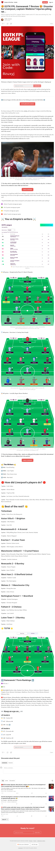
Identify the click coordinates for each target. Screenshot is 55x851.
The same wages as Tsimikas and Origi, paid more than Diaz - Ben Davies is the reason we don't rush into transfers (23, 788)
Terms (34, 841)
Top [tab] (3, 780)
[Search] (52, 780)
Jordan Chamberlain (12, 801)
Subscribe (45, 2)
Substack (20, 848)
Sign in (51, 2)
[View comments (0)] (7, 23)
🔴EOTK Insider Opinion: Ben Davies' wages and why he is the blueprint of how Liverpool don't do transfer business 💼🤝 (23, 785)
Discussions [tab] (12, 780)
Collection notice (41, 841)
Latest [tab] (6, 780)
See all (4, 819)
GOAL (26, 111)
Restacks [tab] (11, 762)
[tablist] (7, 762)
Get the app (34, 844)
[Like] (2, 804)
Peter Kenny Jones (11, 791)
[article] (27, 789)
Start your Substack (24, 844)
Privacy (31, 841)
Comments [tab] (4, 762)
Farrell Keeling (8, 18)
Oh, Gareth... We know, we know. (9, 800)
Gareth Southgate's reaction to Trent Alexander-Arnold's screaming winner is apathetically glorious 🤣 (24, 797)
